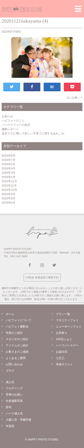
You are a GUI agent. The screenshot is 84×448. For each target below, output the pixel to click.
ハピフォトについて (18, 320)
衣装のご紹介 (14, 332)
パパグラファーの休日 (16, 124)
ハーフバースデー (67, 345)
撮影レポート (10, 129)
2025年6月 (8, 202)
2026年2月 (8, 177)
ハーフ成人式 (14, 413)
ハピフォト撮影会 (17, 326)
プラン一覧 (63, 314)
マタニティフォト (67, 320)
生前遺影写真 (14, 400)
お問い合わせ (14, 364)
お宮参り (61, 332)
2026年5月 (8, 164)
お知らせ (7, 116)
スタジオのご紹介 (17, 339)
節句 (8, 407)
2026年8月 (8, 155)
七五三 (60, 358)
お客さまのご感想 (17, 351)
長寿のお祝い (14, 394)
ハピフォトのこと (13, 120)
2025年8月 (8, 198)
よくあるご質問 (16, 358)
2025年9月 (8, 194)
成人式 (10, 382)
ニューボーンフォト (69, 326)
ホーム (10, 314)
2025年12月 (9, 181)
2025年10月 (9, 189)
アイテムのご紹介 (17, 345)
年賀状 (10, 426)
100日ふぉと (64, 339)
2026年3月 (8, 172)
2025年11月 (9, 185)
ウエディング (14, 388)
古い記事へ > (74, 97)
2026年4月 (8, 168)
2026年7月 (8, 159)
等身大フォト (64, 364)
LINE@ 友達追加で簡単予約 (42, 277)
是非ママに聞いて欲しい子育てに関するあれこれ (33, 133)
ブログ (10, 370)
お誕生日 (61, 351)
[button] (78, 8)
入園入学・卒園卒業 (18, 419)
